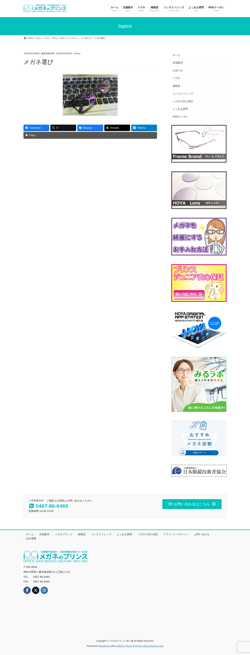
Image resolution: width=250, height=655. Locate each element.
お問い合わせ (202, 534)
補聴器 (176, 85)
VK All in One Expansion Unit (149, 646)
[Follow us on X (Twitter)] (35, 590)
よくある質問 (180, 108)
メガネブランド (64, 534)
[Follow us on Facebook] (27, 590)
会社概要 (31, 538)
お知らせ (178, 70)
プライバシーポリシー (176, 534)
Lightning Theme (123, 646)
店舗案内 (178, 62)
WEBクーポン (181, 116)
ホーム (176, 55)
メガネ (176, 78)
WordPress (104, 646)
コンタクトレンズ (183, 93)
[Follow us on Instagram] (44, 590)
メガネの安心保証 (183, 101)
